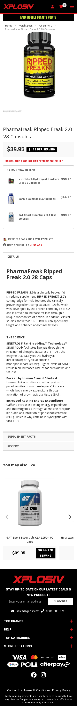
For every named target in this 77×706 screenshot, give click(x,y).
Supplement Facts (21, 437)
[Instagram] (43, 676)
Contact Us (14, 690)
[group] (38, 516)
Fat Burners (45, 25)
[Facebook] (34, 676)
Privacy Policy (61, 690)
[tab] (38, 256)
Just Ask (36, 245)
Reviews (13, 446)
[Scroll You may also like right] (70, 517)
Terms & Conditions (37, 690)
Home (8, 25)
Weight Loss (25, 25)
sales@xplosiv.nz (27, 611)
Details (13, 257)
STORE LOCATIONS (18, 646)
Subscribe (60, 601)
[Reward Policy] (5, 239)
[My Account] (53, 6)
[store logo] (25, 6)
